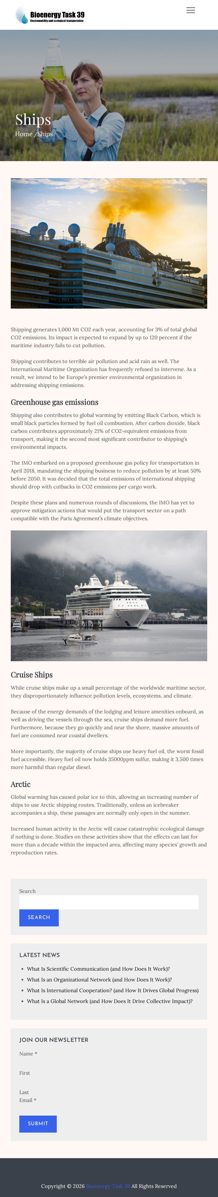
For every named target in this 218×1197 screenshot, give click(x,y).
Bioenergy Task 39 (108, 1186)
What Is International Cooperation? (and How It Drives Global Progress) (112, 990)
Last (24, 1092)
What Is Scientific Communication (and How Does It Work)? (98, 969)
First (24, 1073)
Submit (38, 1124)
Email (27, 1100)
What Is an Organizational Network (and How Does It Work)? (99, 979)
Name (28, 1053)
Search (27, 891)
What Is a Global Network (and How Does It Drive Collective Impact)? (110, 1001)
